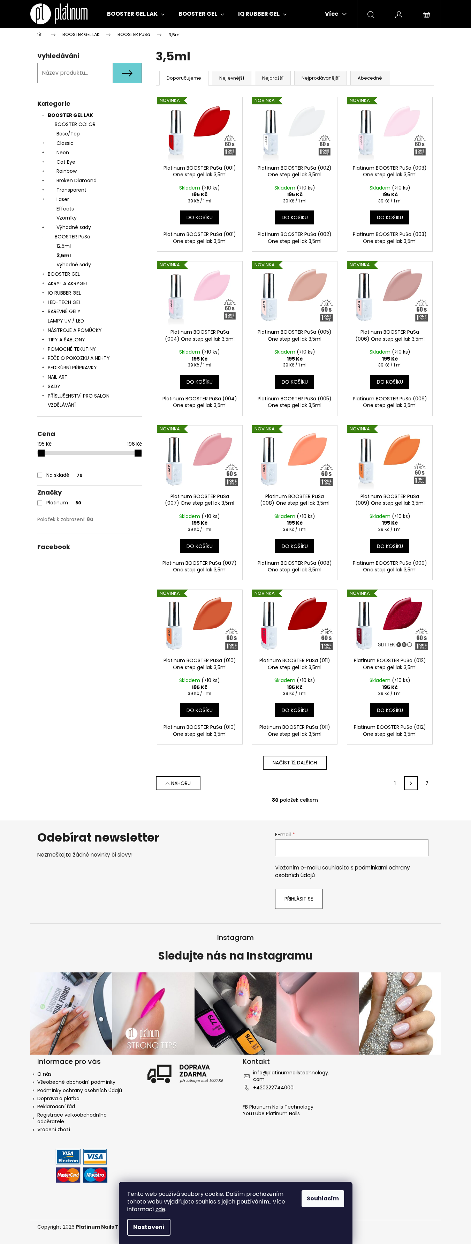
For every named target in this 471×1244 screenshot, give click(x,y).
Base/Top (68, 133)
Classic (65, 143)
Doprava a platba (58, 1098)
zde (160, 1209)
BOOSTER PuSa (72, 236)
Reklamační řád (56, 1106)
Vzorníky (66, 217)
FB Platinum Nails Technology (279, 1106)
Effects (65, 208)
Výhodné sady (73, 227)
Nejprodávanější (321, 78)
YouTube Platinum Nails (271, 1113)
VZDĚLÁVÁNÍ (62, 404)
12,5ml (63, 246)
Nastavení (149, 1227)
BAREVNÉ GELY (64, 311)
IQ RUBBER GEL (64, 292)
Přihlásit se (298, 898)
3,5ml (63, 255)
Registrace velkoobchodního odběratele (72, 1118)
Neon (62, 152)
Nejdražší (272, 78)
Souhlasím (323, 1198)
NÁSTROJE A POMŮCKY (75, 330)
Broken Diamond (76, 180)
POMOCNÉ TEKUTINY (72, 349)
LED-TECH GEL (64, 302)
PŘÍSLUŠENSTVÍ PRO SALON (78, 395)
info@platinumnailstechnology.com (291, 1076)
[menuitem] (136, 14)
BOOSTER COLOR (75, 124)
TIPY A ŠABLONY (66, 339)
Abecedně (370, 78)
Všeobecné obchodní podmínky (76, 1082)
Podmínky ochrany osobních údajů (79, 1090)
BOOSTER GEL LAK (70, 115)
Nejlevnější (231, 78)
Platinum (63, 502)
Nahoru (181, 783)
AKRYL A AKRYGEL (68, 283)
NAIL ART (58, 376)
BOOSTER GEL (64, 274)
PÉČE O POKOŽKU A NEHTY (79, 358)
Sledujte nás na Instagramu (235, 956)
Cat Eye (65, 161)
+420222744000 (273, 1087)
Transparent (71, 189)
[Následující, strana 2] (411, 783)
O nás (44, 1074)
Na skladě (64, 475)
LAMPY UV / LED (66, 320)
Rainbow (66, 171)
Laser (62, 199)
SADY (54, 386)
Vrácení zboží (53, 1129)
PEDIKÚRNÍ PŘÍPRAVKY (72, 367)
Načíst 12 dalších (295, 762)
